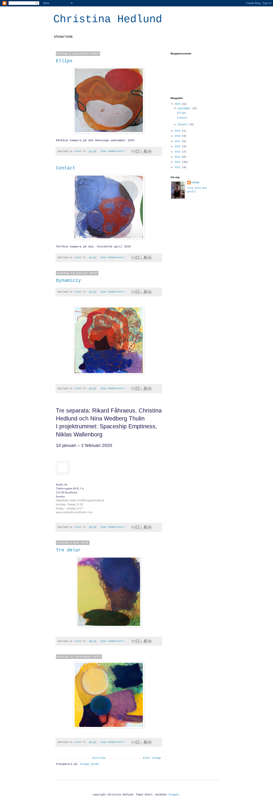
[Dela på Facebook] (146, 151)
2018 (178, 136)
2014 (178, 156)
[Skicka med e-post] (133, 151)
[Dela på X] (141, 151)
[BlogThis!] (137, 151)
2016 (178, 146)
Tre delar (68, 550)
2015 (178, 151)
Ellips (64, 61)
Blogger (174, 794)
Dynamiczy (68, 280)
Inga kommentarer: (113, 151)
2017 (178, 141)
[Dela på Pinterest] (150, 151)
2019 (178, 130)
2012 (178, 167)
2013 (178, 162)
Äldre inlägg (152, 758)
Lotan (195, 182)
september (184, 108)
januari (183, 124)
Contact (65, 168)
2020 (178, 104)
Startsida (99, 758)
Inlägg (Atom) (89, 764)
